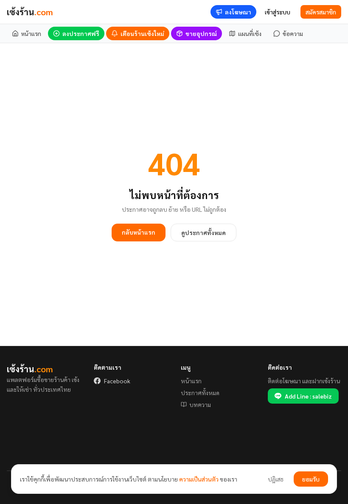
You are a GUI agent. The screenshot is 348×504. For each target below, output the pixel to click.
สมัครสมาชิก (321, 12)
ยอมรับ (311, 479)
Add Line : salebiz (308, 396)
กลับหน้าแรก (138, 232)
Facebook (117, 381)
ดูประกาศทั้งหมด (203, 232)
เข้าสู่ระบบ (277, 12)
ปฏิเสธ (275, 479)
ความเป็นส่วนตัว (199, 479)
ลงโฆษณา (238, 12)
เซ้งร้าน (30, 11)
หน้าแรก (191, 381)
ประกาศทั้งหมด (200, 392)
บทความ (200, 404)
